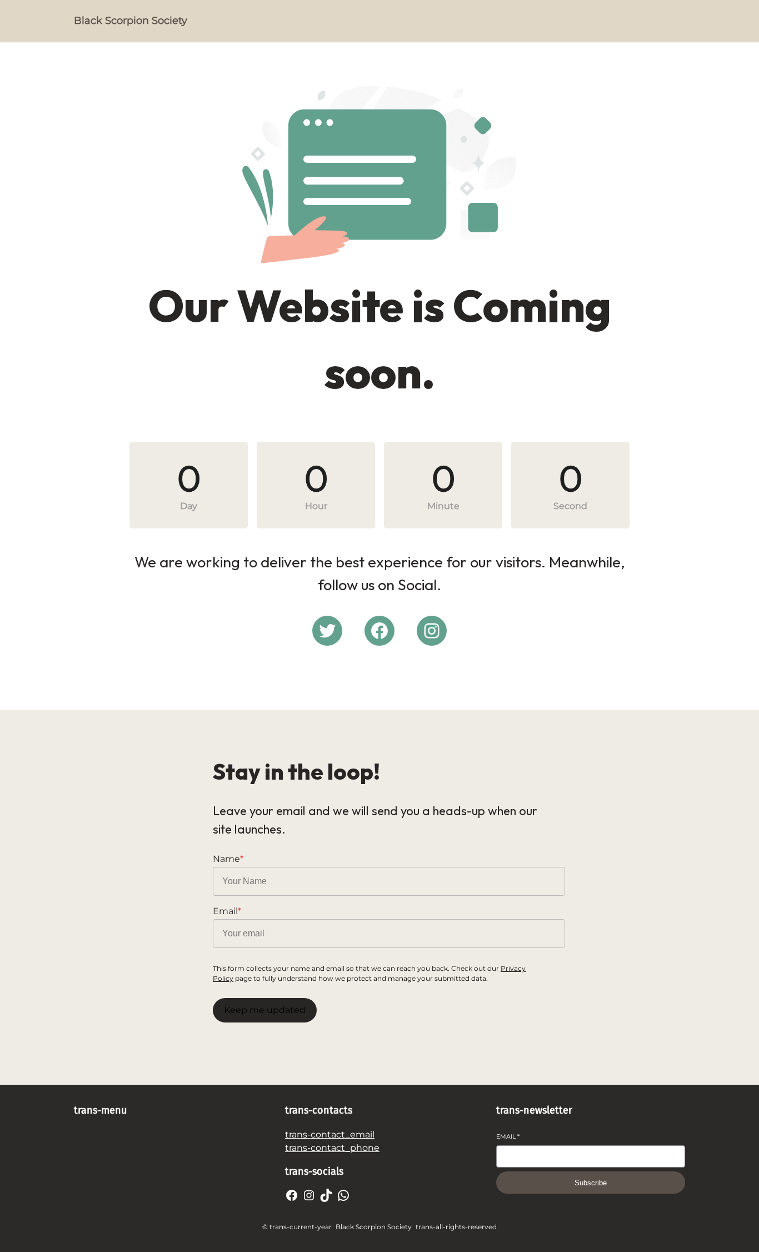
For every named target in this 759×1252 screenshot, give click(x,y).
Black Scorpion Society (130, 20)
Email (508, 1136)
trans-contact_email (329, 1134)
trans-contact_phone (332, 1148)
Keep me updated (265, 1010)
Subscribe (591, 1183)
